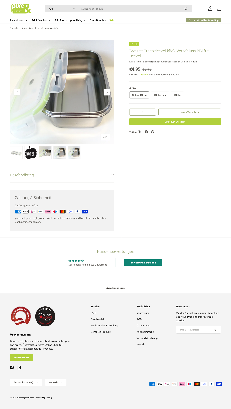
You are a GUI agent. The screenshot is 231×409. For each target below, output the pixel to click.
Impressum (143, 312)
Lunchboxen (17, 20)
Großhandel (97, 319)
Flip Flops (60, 20)
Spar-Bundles (98, 20)
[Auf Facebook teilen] (146, 132)
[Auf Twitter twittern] (140, 132)
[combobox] (118, 8)
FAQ (93, 312)
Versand (144, 74)
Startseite (14, 28)
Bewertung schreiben (143, 262)
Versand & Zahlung (147, 337)
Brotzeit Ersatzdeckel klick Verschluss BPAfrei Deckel (40, 28)
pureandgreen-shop (25, 397)
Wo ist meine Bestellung (104, 325)
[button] (219, 8)
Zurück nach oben (115, 287)
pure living (76, 20)
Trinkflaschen (39, 20)
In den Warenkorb (190, 111)
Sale (111, 20)
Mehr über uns (21, 357)
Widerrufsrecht (145, 331)
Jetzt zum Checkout (175, 121)
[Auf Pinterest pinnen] (152, 132)
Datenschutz (144, 325)
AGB (139, 319)
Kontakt (141, 344)
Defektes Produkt (100, 331)
